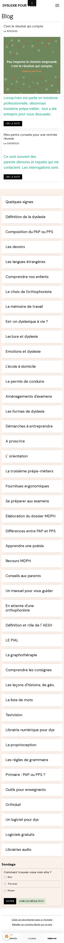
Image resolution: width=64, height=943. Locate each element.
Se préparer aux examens (27, 501)
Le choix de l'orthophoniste (29, 292)
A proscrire (15, 441)
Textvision (14, 715)
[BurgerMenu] (57, 5)
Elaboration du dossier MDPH (30, 516)
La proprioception (21, 745)
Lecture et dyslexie (22, 336)
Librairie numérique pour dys (30, 730)
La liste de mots (19, 700)
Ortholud (13, 805)
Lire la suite (13, 123)
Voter (10, 901)
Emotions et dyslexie (23, 351)
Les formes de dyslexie (25, 411)
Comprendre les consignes (29, 670)
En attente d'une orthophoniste (20, 608)
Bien (10, 877)
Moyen (11, 890)
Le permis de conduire (25, 381)
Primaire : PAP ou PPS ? (25, 775)
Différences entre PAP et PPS (31, 531)
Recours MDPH (18, 561)
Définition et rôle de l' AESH (29, 625)
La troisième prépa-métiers (29, 471)
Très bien (12, 883)
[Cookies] (6, 936)
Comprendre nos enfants (27, 277)
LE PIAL (12, 640)
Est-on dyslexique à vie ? (27, 321)
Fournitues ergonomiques (27, 486)
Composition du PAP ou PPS (29, 232)
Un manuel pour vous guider (29, 591)
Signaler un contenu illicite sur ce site (32, 924)
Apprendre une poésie (25, 546)
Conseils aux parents (23, 576)
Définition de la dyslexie (25, 217)
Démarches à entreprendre (29, 426)
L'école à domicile (21, 366)
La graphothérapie (21, 655)
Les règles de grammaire (27, 760)
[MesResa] (52, 938)
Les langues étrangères (25, 262)
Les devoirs (15, 247)
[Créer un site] (12, 938)
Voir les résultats (31, 901)
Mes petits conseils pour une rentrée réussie (30, 136)
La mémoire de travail (24, 307)
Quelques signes (19, 202)
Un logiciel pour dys (22, 820)
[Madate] (32, 938)
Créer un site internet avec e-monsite (32, 919)
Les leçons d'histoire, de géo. (30, 685)
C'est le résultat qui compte (23, 26)
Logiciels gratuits (20, 835)
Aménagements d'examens (29, 396)
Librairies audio (18, 850)
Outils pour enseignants (26, 790)
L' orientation (17, 456)
